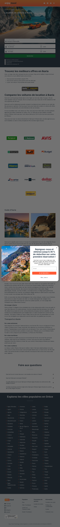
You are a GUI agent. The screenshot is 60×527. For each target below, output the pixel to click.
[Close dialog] (57, 248)
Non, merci (44, 277)
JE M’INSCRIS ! (44, 273)
